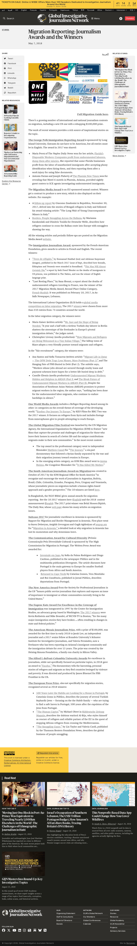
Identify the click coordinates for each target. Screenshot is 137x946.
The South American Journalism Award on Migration (59, 471)
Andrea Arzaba (10, 834)
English (24, 10)
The (30, 658)
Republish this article (48, 753)
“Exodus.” (46, 665)
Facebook (11, 63)
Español (43, 10)
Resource (114, 917)
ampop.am (101, 524)
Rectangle (130, 943)
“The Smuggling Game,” (49, 726)
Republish (11, 93)
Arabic (44, 292)
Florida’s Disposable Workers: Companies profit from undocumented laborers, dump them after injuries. (69, 157)
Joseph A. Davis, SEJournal (105, 824)
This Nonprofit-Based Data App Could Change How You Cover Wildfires (112, 816)
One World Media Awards (43, 404)
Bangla (48, 503)
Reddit (10, 88)
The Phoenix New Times (86, 176)
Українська (64, 10)
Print (9, 68)
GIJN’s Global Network (92, 913)
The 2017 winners (90, 612)
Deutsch (108, 10)
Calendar (87, 924)
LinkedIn (11, 73)
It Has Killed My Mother (90, 464)
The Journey (76, 450)
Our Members (89, 917)
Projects (113, 927)
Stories (5, 30)
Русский (90, 10)
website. (47, 239)
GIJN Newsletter (117, 924)
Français (33, 10)
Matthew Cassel (56, 450)
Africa (99, 10)
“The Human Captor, (47, 711)
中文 (132, 10)
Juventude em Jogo (50, 555)
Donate (130, 18)
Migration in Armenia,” (45, 528)
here (97, 489)
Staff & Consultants (64, 917)
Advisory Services (117, 931)
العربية (10, 10)
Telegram (11, 83)
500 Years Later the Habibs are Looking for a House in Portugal (70, 693)
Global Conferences (91, 920)
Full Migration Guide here (92, 114)
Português (53, 10)
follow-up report (43, 203)
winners (78, 306)
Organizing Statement (65, 913)
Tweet (10, 58)
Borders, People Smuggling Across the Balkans (57, 218)
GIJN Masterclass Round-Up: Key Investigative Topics (22, 880)
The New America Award (43, 587)
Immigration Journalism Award (51, 245)
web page (57, 507)
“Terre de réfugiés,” (42, 258)
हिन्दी (82, 10)
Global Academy (117, 920)
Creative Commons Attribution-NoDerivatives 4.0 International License (17, 762)
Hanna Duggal (55, 831)
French (35, 292)
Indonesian (121, 10)
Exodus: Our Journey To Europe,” (54, 411)
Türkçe (75, 10)
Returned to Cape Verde (53, 574)
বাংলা (16, 10)
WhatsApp (11, 78)
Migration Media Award (47, 189)
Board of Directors (64, 920)
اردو (3, 10)
